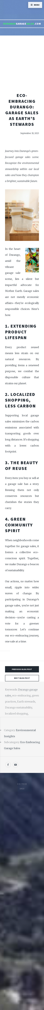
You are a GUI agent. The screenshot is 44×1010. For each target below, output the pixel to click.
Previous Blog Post (22, 669)
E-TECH (23, 784)
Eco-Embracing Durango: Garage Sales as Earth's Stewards (22, 110)
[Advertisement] (22, 69)
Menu (37, 5)
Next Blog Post (22, 678)
